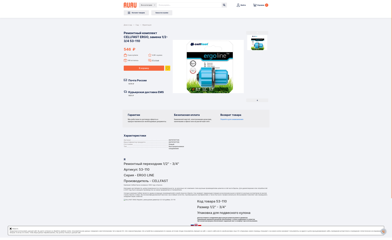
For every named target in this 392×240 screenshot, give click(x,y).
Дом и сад (128, 25)
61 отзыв (155, 60)
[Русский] (192, 225)
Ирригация (146, 25)
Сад (137, 25)
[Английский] (196, 225)
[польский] (199, 225)
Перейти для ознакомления (231, 119)
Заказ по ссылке (161, 13)
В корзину (144, 68)
